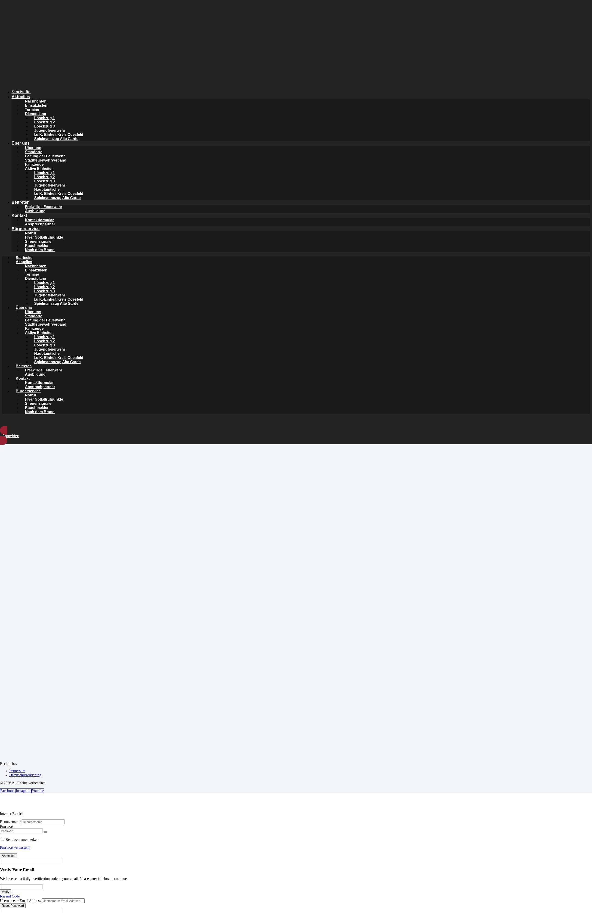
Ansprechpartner (40, 224)
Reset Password (13, 905)
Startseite (21, 92)
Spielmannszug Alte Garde (57, 198)
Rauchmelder (37, 246)
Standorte (33, 152)
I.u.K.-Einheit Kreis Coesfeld (58, 135)
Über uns (21, 143)
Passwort (6, 826)
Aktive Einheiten (39, 169)
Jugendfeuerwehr (49, 130)
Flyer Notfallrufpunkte (44, 237)
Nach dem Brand (40, 250)
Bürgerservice (26, 228)
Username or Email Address (20, 901)
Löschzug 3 (44, 126)
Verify (5, 892)
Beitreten (21, 202)
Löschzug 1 (44, 118)
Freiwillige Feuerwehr (43, 207)
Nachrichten (35, 101)
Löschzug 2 (44, 122)
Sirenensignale (38, 241)
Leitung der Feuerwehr (45, 156)
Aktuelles (21, 96)
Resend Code (10, 896)
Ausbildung (35, 211)
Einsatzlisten (36, 105)
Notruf (30, 233)
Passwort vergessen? (15, 847)
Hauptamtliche (47, 189)
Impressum (17, 771)
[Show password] (45, 832)
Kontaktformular (39, 220)
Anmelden (8, 855)
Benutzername (10, 822)
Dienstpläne (35, 114)
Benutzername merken (22, 839)
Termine (32, 110)
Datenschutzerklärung (25, 775)
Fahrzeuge (34, 164)
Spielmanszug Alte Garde (56, 139)
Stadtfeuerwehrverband (45, 160)
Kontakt (19, 215)
